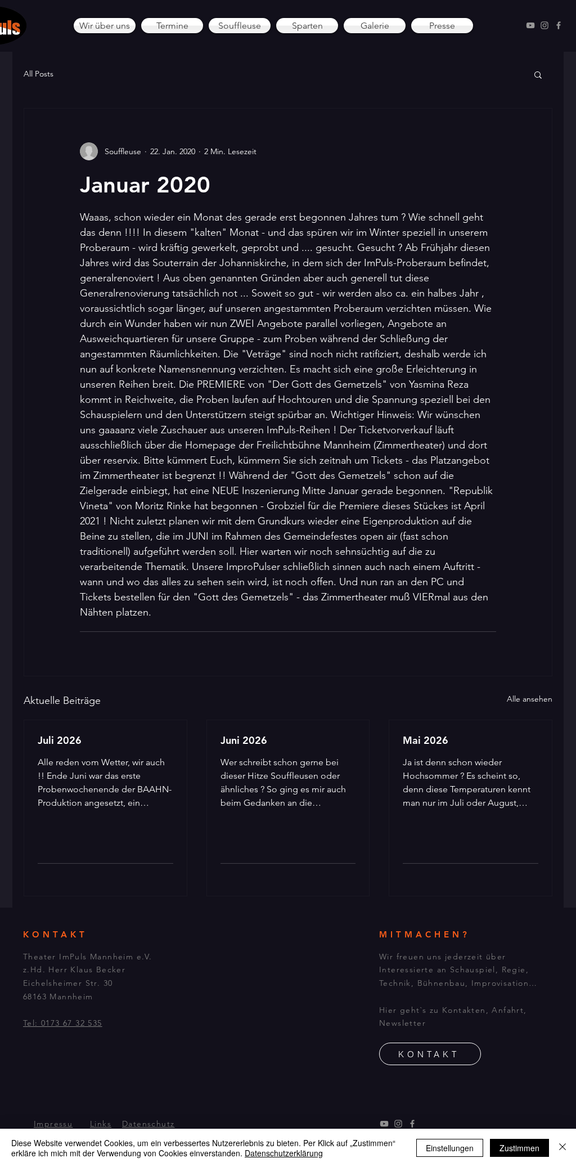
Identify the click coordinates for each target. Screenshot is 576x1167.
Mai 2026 (425, 740)
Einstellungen (450, 1147)
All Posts (38, 74)
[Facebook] (559, 25)
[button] (538, 74)
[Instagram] (544, 25)
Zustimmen (519, 1147)
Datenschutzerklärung (284, 1153)
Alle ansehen (529, 699)
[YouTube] (530, 25)
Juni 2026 (243, 740)
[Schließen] (562, 1148)
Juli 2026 (60, 740)
